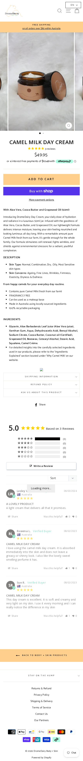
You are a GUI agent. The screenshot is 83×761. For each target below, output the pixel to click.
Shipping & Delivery (41, 701)
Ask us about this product (41, 392)
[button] (67, 516)
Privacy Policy (41, 695)
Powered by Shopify (41, 757)
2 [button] (44, 134)
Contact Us (41, 714)
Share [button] (14, 516)
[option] (43, 27)
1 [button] (40, 133)
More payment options (41, 200)
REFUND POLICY (41, 384)
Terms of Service (41, 707)
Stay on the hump (41, 675)
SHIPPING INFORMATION (41, 376)
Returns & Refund (41, 688)
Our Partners (41, 720)
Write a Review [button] (43, 466)
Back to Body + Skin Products (44, 655)
